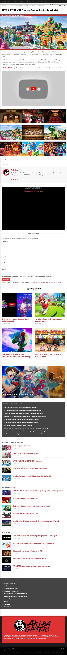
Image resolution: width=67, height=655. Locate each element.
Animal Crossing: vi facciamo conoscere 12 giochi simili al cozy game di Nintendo (36, 521)
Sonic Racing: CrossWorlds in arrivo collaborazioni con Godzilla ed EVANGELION (31, 434)
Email (3, 263)
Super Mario (5, 164)
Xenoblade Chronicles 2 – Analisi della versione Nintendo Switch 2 (32, 476)
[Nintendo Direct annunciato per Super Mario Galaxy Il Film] (17, 316)
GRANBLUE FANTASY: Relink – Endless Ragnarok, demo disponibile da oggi (30, 428)
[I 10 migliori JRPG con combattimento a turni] (6, 518)
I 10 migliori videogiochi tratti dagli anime (25, 498)
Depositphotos (16, 648)
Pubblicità (46, 652)
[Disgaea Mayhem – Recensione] (6, 450)
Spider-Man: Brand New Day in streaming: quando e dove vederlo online (26, 413)
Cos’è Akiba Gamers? (6, 1)
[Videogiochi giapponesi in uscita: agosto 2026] (33, 397)
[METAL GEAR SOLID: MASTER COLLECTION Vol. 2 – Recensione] (6, 473)
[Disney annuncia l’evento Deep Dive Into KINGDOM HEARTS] (6, 563)
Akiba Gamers (5, 5)
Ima (4, 419)
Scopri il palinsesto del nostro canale (33, 191)
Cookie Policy (38, 652)
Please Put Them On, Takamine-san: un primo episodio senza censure (23, 419)
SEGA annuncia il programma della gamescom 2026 (28, 551)
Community (15, 1)
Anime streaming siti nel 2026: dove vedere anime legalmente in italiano (24, 410)
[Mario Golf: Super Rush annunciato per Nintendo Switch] (50, 316)
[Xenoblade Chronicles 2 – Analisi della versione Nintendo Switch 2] (6, 480)
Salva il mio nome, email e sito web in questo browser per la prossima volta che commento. (27, 276)
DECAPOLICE (7, 604)
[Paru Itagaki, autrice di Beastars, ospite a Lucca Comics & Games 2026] (6, 547)
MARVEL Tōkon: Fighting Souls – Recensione (25, 453)
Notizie (15, 5)
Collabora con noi (17, 652)
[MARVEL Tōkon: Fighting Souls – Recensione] (6, 457)
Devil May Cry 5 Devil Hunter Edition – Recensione (25, 407)
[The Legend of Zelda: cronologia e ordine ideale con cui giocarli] (6, 510)
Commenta (5, 241)
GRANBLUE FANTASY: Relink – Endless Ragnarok (15, 596)
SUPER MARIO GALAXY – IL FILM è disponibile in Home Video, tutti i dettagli (16, 356)
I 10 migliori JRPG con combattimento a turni (25, 513)
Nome (3, 257)
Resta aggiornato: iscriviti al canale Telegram (14, 15)
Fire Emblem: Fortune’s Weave (11, 588)
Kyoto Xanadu (7, 599)
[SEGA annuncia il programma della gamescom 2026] (6, 555)
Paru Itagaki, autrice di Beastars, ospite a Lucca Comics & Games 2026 (33, 543)
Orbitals (6, 601)
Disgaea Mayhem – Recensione (22, 446)
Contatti (28, 1)
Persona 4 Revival (8, 606)
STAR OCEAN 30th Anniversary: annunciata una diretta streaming (31, 566)
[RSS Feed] (50, 5)
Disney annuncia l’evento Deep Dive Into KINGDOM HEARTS (29, 558)
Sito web (4, 269)
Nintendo (27, 12)
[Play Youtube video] (33, 88)
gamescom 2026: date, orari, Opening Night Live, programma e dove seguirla (35, 536)
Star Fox (6, 586)
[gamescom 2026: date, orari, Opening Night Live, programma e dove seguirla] (6, 540)
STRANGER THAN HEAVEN (10, 583)
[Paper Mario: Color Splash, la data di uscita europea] (50, 351)
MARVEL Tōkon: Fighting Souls (11, 591)
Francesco (6, 413)
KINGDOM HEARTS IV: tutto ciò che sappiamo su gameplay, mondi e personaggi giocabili (38, 491)
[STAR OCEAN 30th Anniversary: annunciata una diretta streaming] (6, 570)
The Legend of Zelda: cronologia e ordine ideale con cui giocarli (31, 506)
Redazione (22, 1)
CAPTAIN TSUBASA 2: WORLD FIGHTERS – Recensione (28, 461)
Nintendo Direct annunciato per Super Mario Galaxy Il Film (15, 320)
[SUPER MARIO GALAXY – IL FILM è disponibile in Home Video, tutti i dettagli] (17, 351)
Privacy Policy (28, 652)
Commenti (20, 12)
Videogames (11, 5)
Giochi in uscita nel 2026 (46, 1)
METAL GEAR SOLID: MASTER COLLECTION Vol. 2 (15, 593)
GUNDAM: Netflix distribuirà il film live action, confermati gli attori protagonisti (27, 416)
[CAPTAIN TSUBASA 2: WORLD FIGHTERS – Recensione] (6, 465)
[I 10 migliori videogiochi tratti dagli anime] (6, 502)
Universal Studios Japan (12, 160)
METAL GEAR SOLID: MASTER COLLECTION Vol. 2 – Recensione (30, 468)
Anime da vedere (35, 1)
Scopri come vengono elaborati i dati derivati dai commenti (44, 282)
